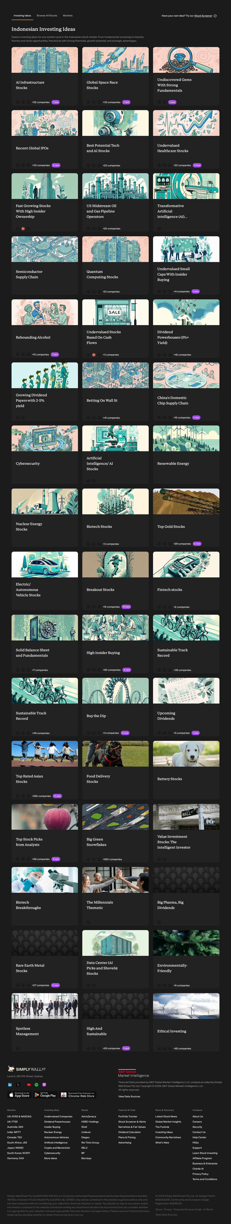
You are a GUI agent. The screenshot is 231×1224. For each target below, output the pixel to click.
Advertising (124, 1142)
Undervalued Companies (58, 1116)
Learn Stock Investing (205, 1153)
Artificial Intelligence (55, 1142)
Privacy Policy (200, 1174)
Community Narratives (168, 1137)
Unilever (86, 1132)
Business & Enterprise (205, 1163)
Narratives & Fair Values (132, 1126)
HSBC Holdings (90, 1121)
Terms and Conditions (205, 1179)
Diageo (85, 1137)
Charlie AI (198, 1168)
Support (197, 1147)
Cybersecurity (52, 1153)
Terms (158, 1209)
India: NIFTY (14, 1132)
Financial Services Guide (188, 1209)
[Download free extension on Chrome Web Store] (77, 1094)
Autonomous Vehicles (56, 1137)
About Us (198, 1116)
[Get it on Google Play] (45, 1094)
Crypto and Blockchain (57, 1147)
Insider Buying (52, 1126)
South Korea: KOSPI (18, 1153)
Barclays (86, 1158)
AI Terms (208, 1209)
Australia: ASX (15, 1126)
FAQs (196, 1142)
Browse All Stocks (47, 15)
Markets (68, 15)
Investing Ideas (22, 15)
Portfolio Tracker (127, 1116)
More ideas (50, 1158)
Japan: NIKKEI (15, 1147)
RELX (84, 1147)
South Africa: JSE (17, 1142)
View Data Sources (129, 1096)
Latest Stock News (166, 1116)
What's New (162, 1142)
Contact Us (199, 1132)
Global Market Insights (168, 1121)
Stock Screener (203, 15)
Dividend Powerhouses (57, 1121)
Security (197, 1126)
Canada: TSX (14, 1137)
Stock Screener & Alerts (132, 1121)
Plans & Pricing (127, 1137)
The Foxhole (162, 1126)
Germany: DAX (15, 1158)
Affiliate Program (202, 1158)
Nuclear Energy (53, 1132)
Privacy (168, 1209)
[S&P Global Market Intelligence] (133, 1073)
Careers (197, 1121)
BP (83, 1153)
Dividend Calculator (129, 1132)
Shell (84, 1126)
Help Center (199, 1137)
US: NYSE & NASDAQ (19, 1116)
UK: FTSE (12, 1121)
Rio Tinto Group (90, 1142)
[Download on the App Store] (19, 1094)
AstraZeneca (88, 1116)
